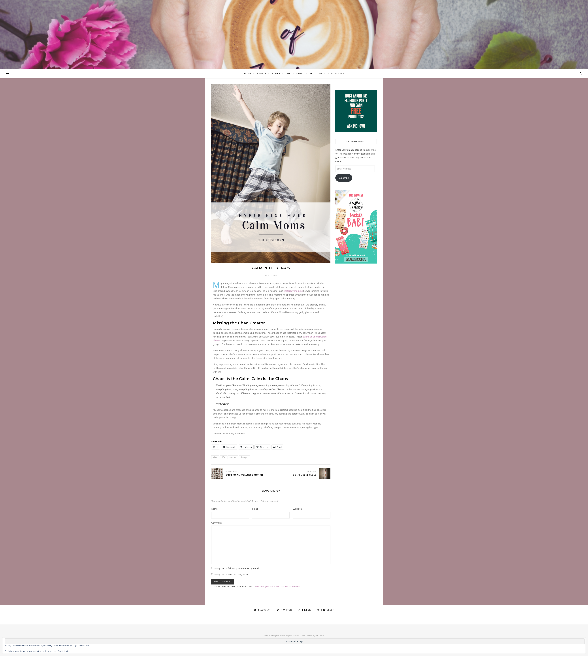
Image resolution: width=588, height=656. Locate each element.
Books (276, 73)
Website (297, 508)
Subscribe (344, 177)
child (215, 457)
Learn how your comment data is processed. (276, 586)
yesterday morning (293, 291)
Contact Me (336, 73)
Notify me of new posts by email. (231, 574)
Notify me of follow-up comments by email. (236, 568)
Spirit (300, 73)
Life (288, 73)
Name (214, 508)
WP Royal (319, 635)
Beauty (261, 73)
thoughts (244, 457)
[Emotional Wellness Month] (217, 473)
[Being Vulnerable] (324, 473)
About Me (316, 73)
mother (233, 457)
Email (255, 508)
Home (247, 73)
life (223, 457)
